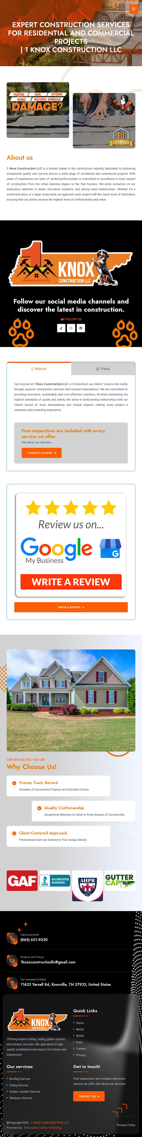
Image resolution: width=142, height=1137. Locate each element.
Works (80, 1036)
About (80, 1029)
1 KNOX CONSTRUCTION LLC (50, 1122)
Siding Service (18, 1085)
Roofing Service (19, 1079)
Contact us (87, 1096)
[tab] (39, 368)
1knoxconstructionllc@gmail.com (48, 962)
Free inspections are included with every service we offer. (63, 433)
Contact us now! (40, 453)
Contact (81, 1048)
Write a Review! (69, 607)
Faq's (79, 1042)
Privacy (81, 1055)
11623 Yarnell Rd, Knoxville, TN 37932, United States (66, 984)
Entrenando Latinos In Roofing (43, 1128)
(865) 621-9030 (34, 940)
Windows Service (20, 1098)
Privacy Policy (126, 1125)
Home (80, 1023)
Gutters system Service (24, 1091)
